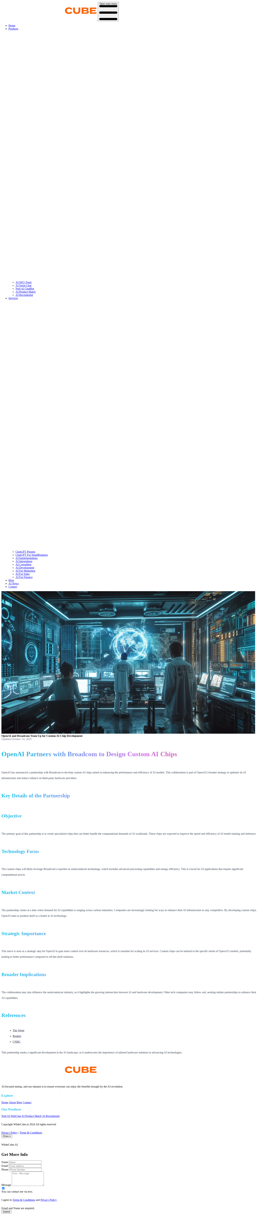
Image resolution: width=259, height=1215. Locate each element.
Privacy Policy (9, 1132)
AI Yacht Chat (23, 285)
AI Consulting (23, 564)
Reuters (17, 1036)
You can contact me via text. (17, 1191)
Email (4, 1165)
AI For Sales (23, 573)
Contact (12, 586)
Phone (4, 1169)
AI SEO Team (24, 282)
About (12, 1102)
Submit (6, 1211)
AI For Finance (24, 577)
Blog (11, 580)
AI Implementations (27, 558)
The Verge (18, 1030)
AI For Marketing (25, 570)
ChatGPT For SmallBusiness (32, 554)
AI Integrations (24, 561)
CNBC (17, 1041)
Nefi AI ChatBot (25, 288)
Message (6, 1184)
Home (11, 25)
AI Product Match (26, 291)
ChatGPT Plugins (25, 551)
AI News (13, 583)
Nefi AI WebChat (11, 1116)
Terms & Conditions (31, 1132)
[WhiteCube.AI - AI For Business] (49, 1078)
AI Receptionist (24, 294)
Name (4, 1162)
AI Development (25, 567)
